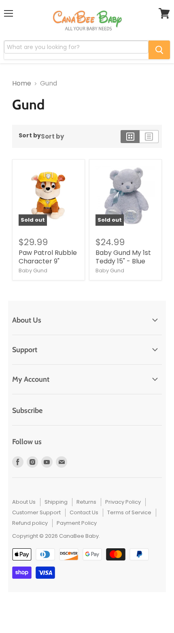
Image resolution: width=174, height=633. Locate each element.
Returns (86, 502)
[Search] (159, 50)
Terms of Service (129, 512)
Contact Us (84, 512)
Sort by (30, 135)
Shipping (56, 502)
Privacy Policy (123, 502)
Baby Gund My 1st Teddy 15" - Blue (123, 257)
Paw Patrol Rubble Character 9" (48, 257)
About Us (24, 502)
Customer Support (36, 512)
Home (21, 83)
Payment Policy (77, 523)
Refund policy (30, 523)
